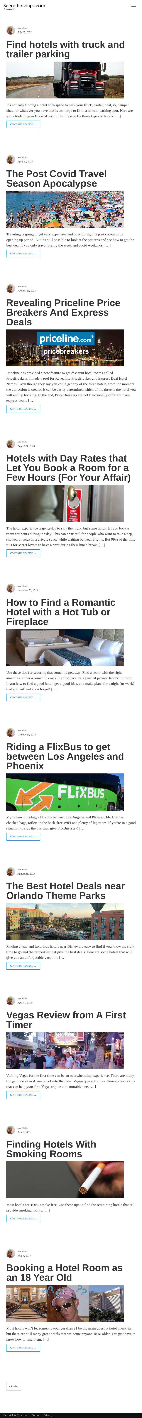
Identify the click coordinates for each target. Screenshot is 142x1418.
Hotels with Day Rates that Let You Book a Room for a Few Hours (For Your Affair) (68, 468)
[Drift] (24, 7)
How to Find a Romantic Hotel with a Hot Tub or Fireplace (61, 612)
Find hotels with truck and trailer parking (65, 49)
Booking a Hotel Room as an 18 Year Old (64, 1272)
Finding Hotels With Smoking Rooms (51, 1149)
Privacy (48, 1415)
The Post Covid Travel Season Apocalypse (56, 178)
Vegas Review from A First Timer (66, 1020)
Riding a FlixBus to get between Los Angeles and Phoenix (65, 756)
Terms (35, 1415)
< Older (14, 1386)
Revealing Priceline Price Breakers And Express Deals (63, 312)
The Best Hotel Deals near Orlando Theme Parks (65, 891)
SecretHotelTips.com (15, 1415)
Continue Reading (23, 124)
